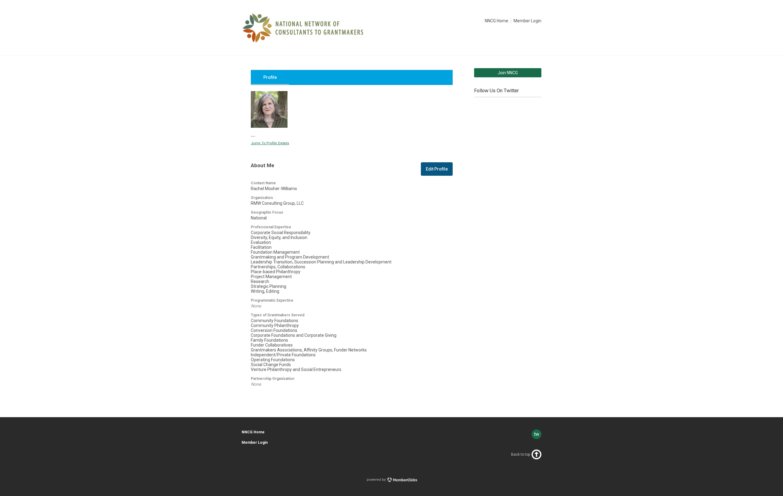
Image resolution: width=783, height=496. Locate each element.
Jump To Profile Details (270, 143)
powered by (377, 480)
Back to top (520, 454)
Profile (270, 77)
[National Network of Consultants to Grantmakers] (303, 41)
